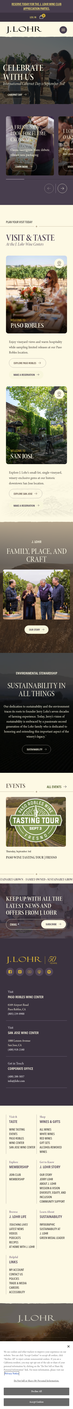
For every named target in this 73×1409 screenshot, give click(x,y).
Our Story (34, 629)
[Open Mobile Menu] (63, 30)
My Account (16, 1270)
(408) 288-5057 (16, 1076)
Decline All (36, 1391)
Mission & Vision (50, 1188)
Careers (14, 1287)
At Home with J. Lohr (22, 1247)
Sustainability (34, 749)
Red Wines (46, 1138)
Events (13, 1134)
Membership (17, 1179)
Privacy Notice (12, 1373)
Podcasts (15, 1238)
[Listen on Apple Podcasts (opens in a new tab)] (39, 972)
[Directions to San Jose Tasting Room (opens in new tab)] (59, 394)
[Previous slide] (49, 188)
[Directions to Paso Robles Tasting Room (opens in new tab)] (59, 263)
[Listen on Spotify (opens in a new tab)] (49, 972)
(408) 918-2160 (16, 1050)
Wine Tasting (17, 1129)
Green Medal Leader (52, 1238)
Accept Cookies (36, 1402)
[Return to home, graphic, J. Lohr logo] (36, 960)
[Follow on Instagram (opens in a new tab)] (20, 972)
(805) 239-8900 (16, 1014)
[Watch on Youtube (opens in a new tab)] (29, 972)
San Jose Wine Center (22, 1147)
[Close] (68, 1346)
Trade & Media (18, 1283)
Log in (33, 17)
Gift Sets (45, 1143)
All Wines (45, 1129)
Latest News (16, 1229)
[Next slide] (62, 188)
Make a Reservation (24, 374)
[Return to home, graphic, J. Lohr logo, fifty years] (24, 30)
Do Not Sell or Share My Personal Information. (36, 1380)
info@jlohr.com (16, 1081)
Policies (14, 1279)
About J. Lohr (48, 1183)
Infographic (47, 1224)
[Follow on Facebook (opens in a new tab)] (10, 972)
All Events (54, 787)
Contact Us (16, 1274)
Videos (13, 1233)
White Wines (47, 1134)
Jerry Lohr (46, 1179)
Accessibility (17, 1292)
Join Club (15, 1175)
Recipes (13, 1242)
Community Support (52, 1201)
